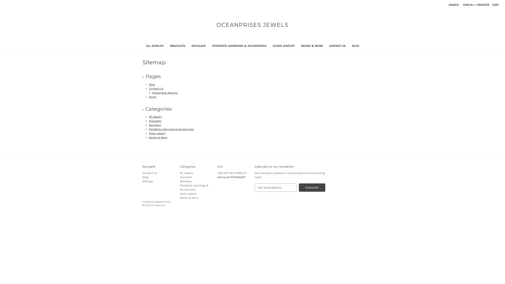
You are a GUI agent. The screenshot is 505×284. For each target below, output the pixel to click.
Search (454, 5)
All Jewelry (155, 46)
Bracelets (177, 46)
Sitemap (147, 181)
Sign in (468, 5)
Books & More (312, 46)
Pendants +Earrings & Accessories (239, 46)
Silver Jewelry (284, 46)
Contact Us (337, 46)
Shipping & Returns (165, 92)
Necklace (199, 46)
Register (483, 5)
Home (152, 97)
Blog (355, 46)
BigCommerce (163, 201)
